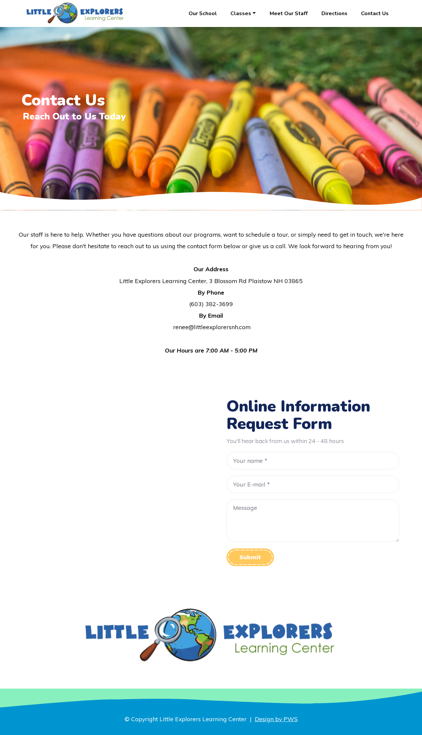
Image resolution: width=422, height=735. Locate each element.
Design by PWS (276, 718)
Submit (250, 557)
